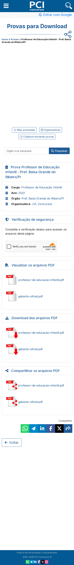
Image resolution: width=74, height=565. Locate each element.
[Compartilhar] (68, 428)
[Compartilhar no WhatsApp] (25, 428)
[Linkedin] (35, 562)
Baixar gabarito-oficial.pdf (37, 349)
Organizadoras (51, 129)
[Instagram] (46, 562)
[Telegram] (31, 562)
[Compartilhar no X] (59, 428)
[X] (43, 562)
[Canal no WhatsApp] (27, 562)
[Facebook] (39, 562)
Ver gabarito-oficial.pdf (37, 296)
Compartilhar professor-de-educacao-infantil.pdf (37, 385)
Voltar (14, 442)
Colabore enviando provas (38, 136)
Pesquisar (60, 151)
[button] (6, 6)
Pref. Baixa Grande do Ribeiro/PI (43, 198)
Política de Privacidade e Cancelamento (37, 552)
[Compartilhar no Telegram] (33, 428)
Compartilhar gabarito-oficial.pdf (37, 402)
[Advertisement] (37, 84)
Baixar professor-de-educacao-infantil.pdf (37, 333)
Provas (15, 39)
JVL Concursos (42, 204)
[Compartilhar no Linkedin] (42, 428)
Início (5, 39)
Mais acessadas (25, 129)
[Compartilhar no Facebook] (50, 428)
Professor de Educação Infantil (41, 187)
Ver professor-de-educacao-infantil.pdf (37, 280)
